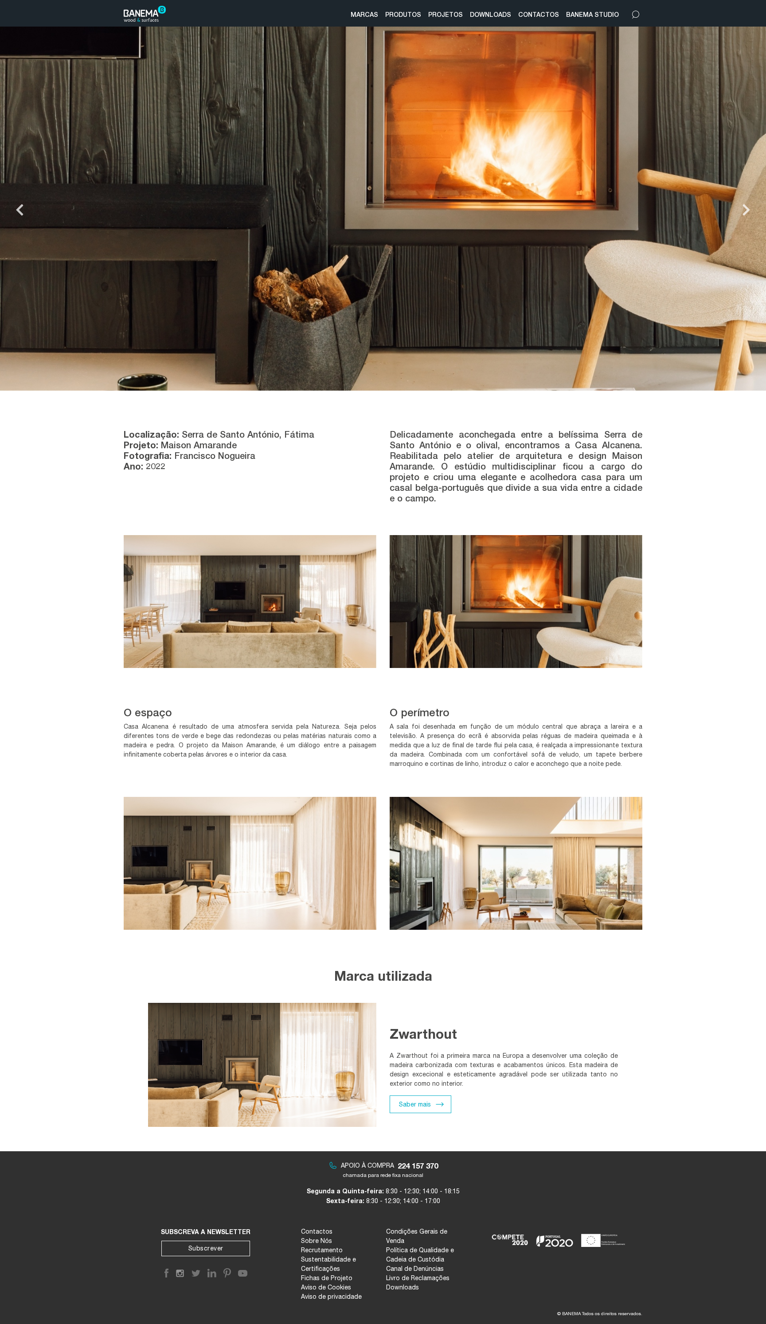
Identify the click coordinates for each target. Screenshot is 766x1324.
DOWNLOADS (490, 14)
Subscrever (205, 1248)
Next (746, 210)
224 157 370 (418, 1165)
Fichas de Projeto (326, 1277)
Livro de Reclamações (417, 1277)
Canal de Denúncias (415, 1268)
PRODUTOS (403, 14)
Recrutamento (322, 1250)
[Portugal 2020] (555, 1236)
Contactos (316, 1231)
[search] (635, 12)
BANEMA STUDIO (592, 14)
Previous (20, 210)
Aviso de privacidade (331, 1296)
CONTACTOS (538, 14)
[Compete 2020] (510, 1236)
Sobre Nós (316, 1240)
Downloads (402, 1287)
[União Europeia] (605, 1236)
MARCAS (364, 14)
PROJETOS (445, 14)
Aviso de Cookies (326, 1287)
